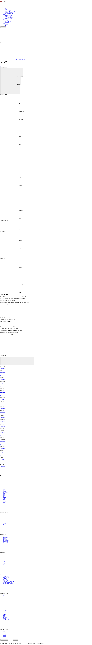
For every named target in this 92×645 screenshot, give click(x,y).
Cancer (4, 521)
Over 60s (4, 636)
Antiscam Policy (5, 541)
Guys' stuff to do (5, 579)
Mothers (4, 562)
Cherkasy (4, 497)
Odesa (4, 495)
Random (21, 59)
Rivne (4, 496)
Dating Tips (7, 22)
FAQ (5, 25)
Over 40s (4, 634)
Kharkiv (4, 493)
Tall (3, 595)
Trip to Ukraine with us (6, 576)
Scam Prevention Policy (22, 639)
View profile (2, 66)
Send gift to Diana (3, 67)
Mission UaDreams (8, 21)
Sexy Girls (4, 560)
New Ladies (7, 4)
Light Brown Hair (6, 619)
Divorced (4, 554)
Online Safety (5, 538)
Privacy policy (10, 639)
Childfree (4, 563)
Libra (3, 518)
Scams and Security (6, 539)
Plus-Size (4, 598)
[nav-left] (8, 361)
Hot (3, 559)
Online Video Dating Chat (9, 10)
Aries (3, 522)
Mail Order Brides (8, 16)
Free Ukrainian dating (8, 15)
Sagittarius (4, 516)
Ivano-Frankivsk (9, 64)
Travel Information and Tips (7, 582)
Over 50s (4, 635)
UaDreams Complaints (6, 540)
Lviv (3, 487)
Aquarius (4, 515)
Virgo (3, 519)
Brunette (4, 615)
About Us (4, 19)
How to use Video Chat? (9, 13)
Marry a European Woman (9, 7)
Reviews (6, 20)
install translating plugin (6, 41)
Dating (4, 14)
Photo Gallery (7, 5)
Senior (4, 637)
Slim (3, 596)
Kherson (4, 502)
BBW (4, 564)
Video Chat (4, 8)
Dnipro (4, 489)
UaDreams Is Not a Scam (7, 537)
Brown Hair (5, 617)
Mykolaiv (4, 499)
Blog (3, 536)
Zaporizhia (4, 491)
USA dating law (5, 580)
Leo (3, 520)
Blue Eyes (4, 614)
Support (4, 23)
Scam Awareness (5, 542)
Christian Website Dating (9, 17)
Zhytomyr (4, 501)
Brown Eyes (5, 610)
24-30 (4, 632)
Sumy (4, 488)
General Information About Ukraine (9, 581)
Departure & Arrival (6, 577)
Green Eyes (4, 613)
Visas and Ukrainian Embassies (8, 583)
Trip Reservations (5, 578)
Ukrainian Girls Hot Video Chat (10, 11)
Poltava (4, 498)
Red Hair (4, 618)
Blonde (4, 616)
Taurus (4, 524)
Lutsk (3, 490)
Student (4, 558)
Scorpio (4, 517)
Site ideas (6, 24)
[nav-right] (25, 361)
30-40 (4, 633)
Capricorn (4, 523)
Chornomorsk (5, 486)
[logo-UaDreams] (6, 2)
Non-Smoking (5, 556)
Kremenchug (5, 494)
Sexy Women (5, 561)
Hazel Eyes (4, 611)
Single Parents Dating (8, 18)
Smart (4, 557)
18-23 (4, 631)
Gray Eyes (4, 612)
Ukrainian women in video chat (10, 9)
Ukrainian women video (9, 12)
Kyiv (3, 500)
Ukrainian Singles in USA (9, 6)
